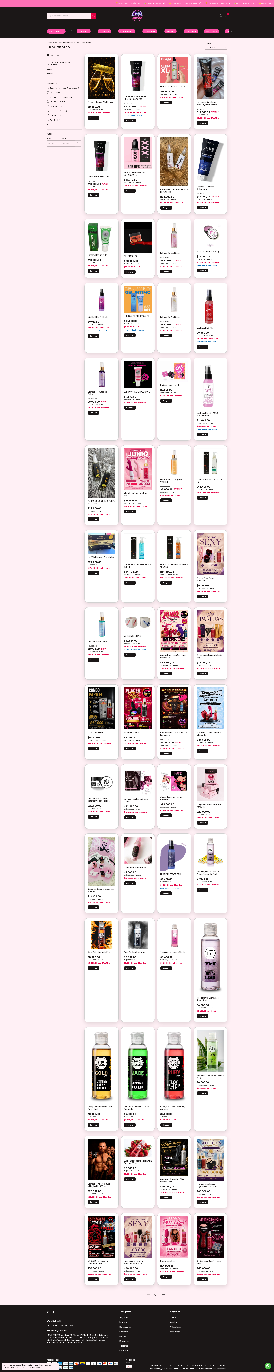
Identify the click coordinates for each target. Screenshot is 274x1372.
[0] (225, 15)
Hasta (63, 138)
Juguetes (83, 31)
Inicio (49, 42)
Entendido (36, 1367)
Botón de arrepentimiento (214, 1365)
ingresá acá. (197, 1365)
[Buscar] (93, 16)
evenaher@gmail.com (57, 1330)
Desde (49, 138)
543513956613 (54, 1321)
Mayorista (191, 31)
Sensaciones (126, 31)
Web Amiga (175, 1332)
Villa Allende (175, 1327)
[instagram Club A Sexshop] (48, 1312)
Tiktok (173, 1317)
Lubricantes (74, 42)
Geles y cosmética (60, 42)
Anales (49, 69)
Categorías (54, 31)
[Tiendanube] (161, 1369)
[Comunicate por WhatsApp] (268, 1366)
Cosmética (150, 31)
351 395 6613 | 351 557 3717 (60, 1326)
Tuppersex (211, 31)
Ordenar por (210, 43)
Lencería (104, 31)
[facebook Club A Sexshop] (53, 1312)
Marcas (170, 31)
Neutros (50, 73)
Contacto (123, 1350)
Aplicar (78, 143)
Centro (173, 1322)
